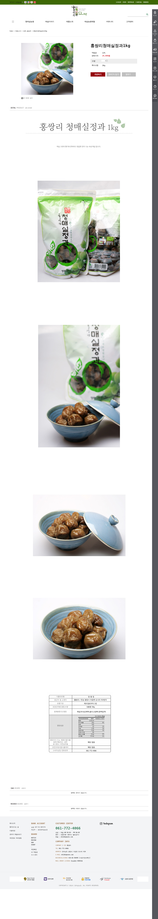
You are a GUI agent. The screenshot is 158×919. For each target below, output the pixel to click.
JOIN (124, 2)
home (11, 31)
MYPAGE (131, 2)
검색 (147, 14)
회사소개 (12, 823)
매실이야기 (49, 22)
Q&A (32, 842)
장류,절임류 (27, 31)
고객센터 (129, 22)
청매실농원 (29, 22)
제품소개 (69, 22)
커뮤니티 (109, 22)
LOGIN (118, 2)
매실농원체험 (90, 22)
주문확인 (34, 849)
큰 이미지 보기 (28, 98)
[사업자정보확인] (84, 858)
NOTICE (33, 838)
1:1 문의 (34, 855)
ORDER (145, 2)
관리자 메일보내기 (16, 834)
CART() (139, 2)
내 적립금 (34, 852)
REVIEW (33, 840)
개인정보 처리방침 (16, 838)
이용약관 (12, 830)
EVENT (33, 845)
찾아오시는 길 (14, 827)
